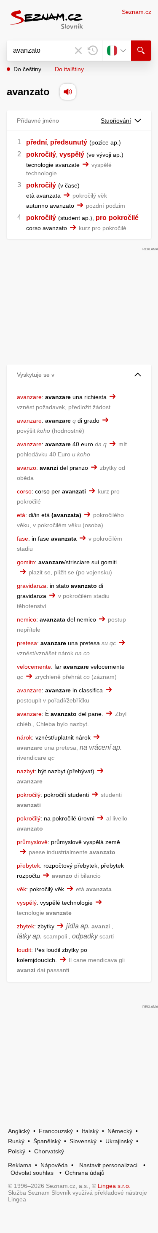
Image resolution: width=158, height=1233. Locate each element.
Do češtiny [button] (27, 69)
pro (101, 217)
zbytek (25, 926)
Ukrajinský (119, 1141)
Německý (119, 1131)
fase (22, 538)
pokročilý (41, 154)
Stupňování (116, 120)
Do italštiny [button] (69, 69)
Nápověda (54, 1165)
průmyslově (32, 842)
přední (36, 142)
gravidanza (31, 585)
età (21, 515)
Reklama (20, 1165)
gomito (26, 562)
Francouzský (56, 1131)
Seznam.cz (136, 11)
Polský (16, 1151)
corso (24, 491)
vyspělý (71, 154)
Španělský (47, 1141)
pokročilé (124, 217)
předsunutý (68, 142)
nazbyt (26, 771)
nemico (26, 619)
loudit (24, 949)
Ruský (16, 1141)
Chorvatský (49, 1151)
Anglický (19, 1131)
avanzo (26, 467)
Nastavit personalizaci (108, 1165)
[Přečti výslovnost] (67, 91)
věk (21, 889)
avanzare (29, 397)
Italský (90, 1131)
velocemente (34, 666)
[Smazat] (78, 50)
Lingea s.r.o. (114, 1185)
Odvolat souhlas (32, 1172)
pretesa (27, 643)
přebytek (28, 865)
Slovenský (83, 1141)
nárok (24, 737)
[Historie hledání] (92, 50)
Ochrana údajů (84, 1172)
